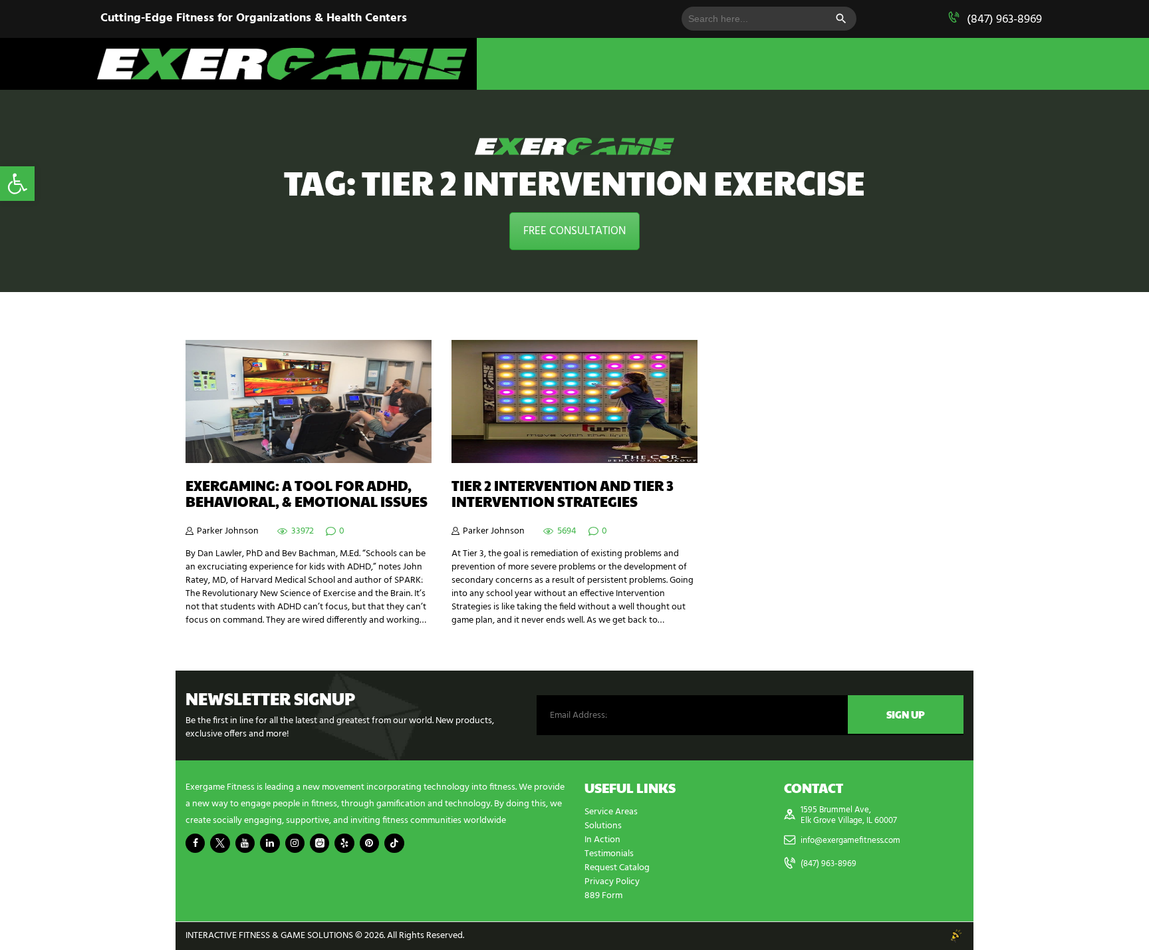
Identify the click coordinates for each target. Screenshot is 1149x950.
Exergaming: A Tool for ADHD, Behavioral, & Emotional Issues (307, 494)
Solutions (603, 826)
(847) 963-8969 (1004, 19)
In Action (602, 840)
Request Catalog (617, 867)
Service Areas (611, 812)
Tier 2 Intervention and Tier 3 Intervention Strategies (562, 494)
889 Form (603, 895)
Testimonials (609, 854)
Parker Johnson (228, 531)
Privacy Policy (612, 881)
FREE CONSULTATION (574, 231)
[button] (17, 183)
